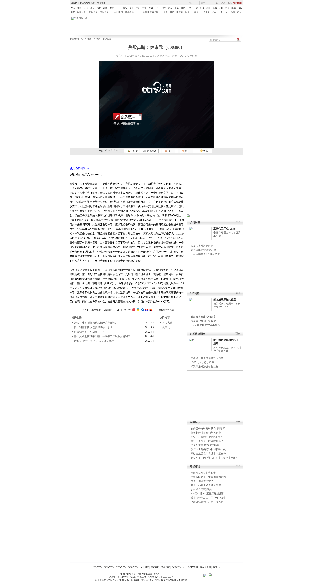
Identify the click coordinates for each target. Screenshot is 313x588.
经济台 (90, 39)
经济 (86, 8)
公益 (151, 8)
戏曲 (112, 8)
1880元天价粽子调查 (202, 362)
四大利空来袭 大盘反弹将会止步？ (93, 327)
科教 (125, 8)
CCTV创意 (193, 567)
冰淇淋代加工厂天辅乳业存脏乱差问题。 (227, 349)
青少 (131, 8)
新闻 (79, 8)
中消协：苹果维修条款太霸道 (207, 358)
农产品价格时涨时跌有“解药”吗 (208, 428)
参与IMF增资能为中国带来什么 (208, 449)
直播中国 (118, 12)
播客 (214, 12)
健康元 (166, 327)
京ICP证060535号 (138, 577)
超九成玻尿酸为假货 (224, 299)
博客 (214, 8)
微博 (208, 8)
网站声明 (155, 567)
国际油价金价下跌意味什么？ (207, 441)
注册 (223, 3)
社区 (202, 8)
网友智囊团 (205, 567)
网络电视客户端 (150, 12)
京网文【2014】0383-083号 (160, 577)
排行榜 (134, 150)
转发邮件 (109, 309)
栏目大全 (93, 12)
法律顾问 (165, 567)
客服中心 (217, 567)
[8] (114, 150)
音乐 (118, 8)
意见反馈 (151, 150)
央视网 (74, 2)
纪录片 (188, 12)
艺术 (144, 8)
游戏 (240, 8)
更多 (238, 222)
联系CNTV (133, 567)
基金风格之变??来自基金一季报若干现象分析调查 (102, 336)
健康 (176, 8)
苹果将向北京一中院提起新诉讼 (208, 476)
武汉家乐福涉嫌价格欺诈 (204, 366)
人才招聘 (144, 567)
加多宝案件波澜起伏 (202, 245)
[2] (106, 150)
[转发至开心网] (133, 309)
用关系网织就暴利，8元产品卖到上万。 (226, 305)
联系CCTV (109, 567)
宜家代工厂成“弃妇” (224, 228)
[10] (117, 150)
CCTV (224, 12)
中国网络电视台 (87, 2)
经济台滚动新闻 (103, 39)
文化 (138, 8)
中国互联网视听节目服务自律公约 (171, 580)
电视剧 (179, 12)
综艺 (99, 8)
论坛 (221, 8)
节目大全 (104, 12)
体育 (92, 8)
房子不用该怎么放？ (202, 481)
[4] (109, 150)
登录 (215, 3)
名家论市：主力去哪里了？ (89, 331)
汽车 (164, 8)
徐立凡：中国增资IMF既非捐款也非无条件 (214, 457)
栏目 (239, 12)
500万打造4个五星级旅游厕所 (207, 493)
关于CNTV (121, 567)
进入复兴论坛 (162, 55)
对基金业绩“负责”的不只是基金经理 (94, 340)
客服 (229, 2)
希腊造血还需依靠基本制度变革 (208, 453)
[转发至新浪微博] (150, 309)
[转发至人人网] (142, 309)
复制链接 (96, 309)
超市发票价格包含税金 (203, 472)
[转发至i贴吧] (146, 309)
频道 (233, 12)
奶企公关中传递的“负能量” (205, 445)
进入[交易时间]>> (79, 168)
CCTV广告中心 (179, 567)
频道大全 (81, 12)
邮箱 (233, 8)
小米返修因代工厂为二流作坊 (207, 501)
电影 (172, 12)
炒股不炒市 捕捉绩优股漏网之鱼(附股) (95, 322)
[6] (111, 150)
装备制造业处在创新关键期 (206, 432)
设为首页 (237, 2)
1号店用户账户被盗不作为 (205, 325)
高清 (165, 12)
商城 (195, 8)
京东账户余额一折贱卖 (203, 320)
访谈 (227, 8)
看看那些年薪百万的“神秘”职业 (208, 497)
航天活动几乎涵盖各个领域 (206, 485)
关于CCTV (97, 567)
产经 (157, 8)
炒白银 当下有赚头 (201, 489)
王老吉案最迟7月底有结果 (205, 254)
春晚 (105, 8)
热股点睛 (167, 322)
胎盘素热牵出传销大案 (203, 316)
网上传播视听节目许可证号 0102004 (112, 580)
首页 (73, 8)
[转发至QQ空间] (137, 309)
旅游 (170, 8)
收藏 (205, 150)
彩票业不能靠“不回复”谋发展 (207, 436)
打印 (85, 309)
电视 (73, 12)
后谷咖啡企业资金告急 (203, 249)
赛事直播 (129, 12)
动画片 (197, 12)
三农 (189, 8)
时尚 (183, 8)
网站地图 (101, 2)
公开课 (206, 12)
